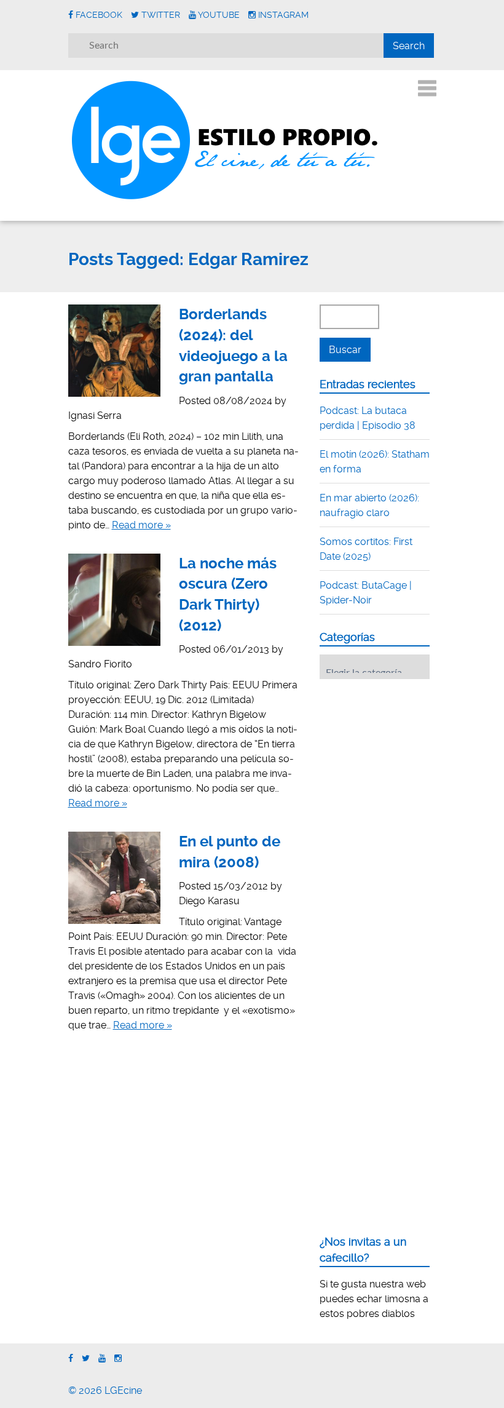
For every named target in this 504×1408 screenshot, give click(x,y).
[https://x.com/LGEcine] (86, 1358)
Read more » (141, 525)
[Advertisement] (412, 764)
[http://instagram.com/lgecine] (118, 1358)
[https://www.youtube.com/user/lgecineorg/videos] (102, 1358)
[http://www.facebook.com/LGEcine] (70, 1358)
